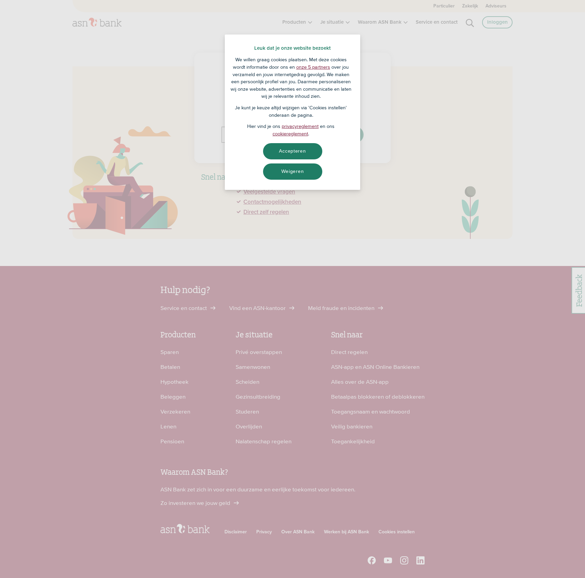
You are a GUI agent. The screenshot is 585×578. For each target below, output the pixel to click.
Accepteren (292, 151)
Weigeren (292, 171)
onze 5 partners (313, 67)
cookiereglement (290, 133)
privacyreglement (300, 126)
